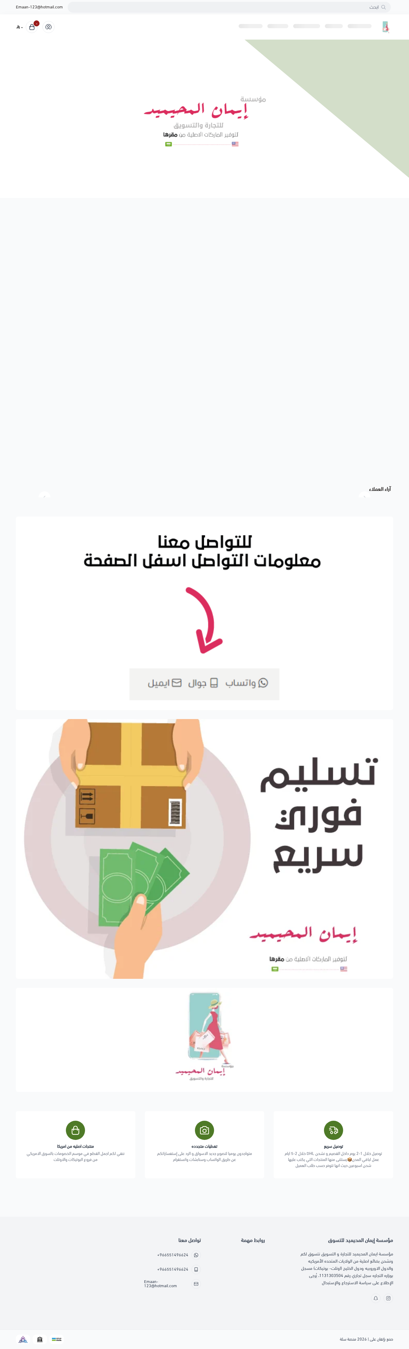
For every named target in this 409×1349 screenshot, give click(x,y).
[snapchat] (376, 1298)
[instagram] (388, 1298)
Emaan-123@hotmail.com (39, 7)
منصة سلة (348, 1339)
